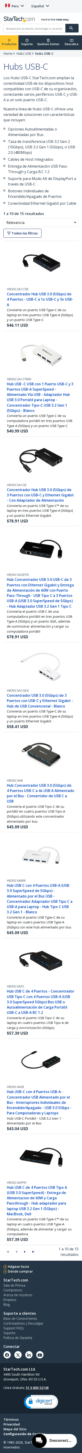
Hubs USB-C (44, 53)
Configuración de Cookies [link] (24, 1434)
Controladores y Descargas (23, 1323)
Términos (11, 1419)
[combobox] (41, 222)
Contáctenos (12, 1290)
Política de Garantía (17, 1338)
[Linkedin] (29, 1354)
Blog (6, 1304)
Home (8, 53)
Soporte (27, 44)
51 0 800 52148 (37, 1387)
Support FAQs (13, 1328)
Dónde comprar (20, 1271)
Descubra (71, 44)
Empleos (9, 1300)
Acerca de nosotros (17, 1295)
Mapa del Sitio (14, 1429)
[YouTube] (40, 1354)
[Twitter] (18, 1354)
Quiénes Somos (48, 44)
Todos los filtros (24, 233)
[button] (75, 222)
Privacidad (11, 1424)
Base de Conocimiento (20, 1318)
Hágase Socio (18, 1266)
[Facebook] (7, 1354)
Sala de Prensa (14, 1285)
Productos (9, 44)
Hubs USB (23, 53)
